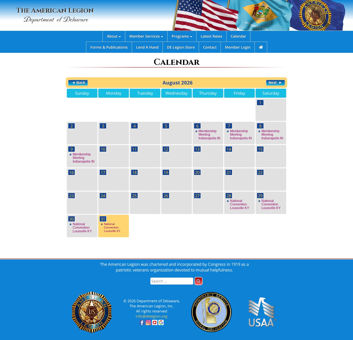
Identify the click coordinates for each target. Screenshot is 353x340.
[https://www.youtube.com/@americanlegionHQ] (154, 323)
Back (80, 83)
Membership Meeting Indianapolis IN (209, 134)
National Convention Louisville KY (239, 204)
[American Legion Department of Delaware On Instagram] (148, 323)
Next (273, 83)
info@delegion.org (151, 316)
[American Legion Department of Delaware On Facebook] (142, 323)
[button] (198, 281)
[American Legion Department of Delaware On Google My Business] (161, 323)
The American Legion (55, 15)
